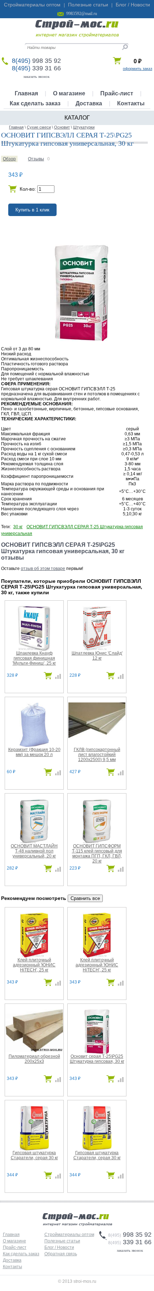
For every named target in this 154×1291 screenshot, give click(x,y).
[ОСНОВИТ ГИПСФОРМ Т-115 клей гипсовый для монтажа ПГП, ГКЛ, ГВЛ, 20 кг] (97, 842)
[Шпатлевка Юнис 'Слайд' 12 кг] (97, 649)
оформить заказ (137, 68)
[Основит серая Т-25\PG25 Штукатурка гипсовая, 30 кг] (97, 1052)
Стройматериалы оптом (32, 4)
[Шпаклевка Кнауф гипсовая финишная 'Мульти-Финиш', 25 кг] (34, 649)
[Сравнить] (56, 677)
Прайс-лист (116, 93)
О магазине (69, 93)
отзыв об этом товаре (43, 568)
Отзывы (36, 158)
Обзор (9, 158)
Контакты (131, 103)
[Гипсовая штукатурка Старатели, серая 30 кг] (34, 1148)
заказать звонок (36, 76)
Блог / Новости (133, 4)
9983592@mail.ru (81, 13)
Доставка (89, 103)
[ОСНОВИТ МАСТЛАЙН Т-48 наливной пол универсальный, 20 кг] (34, 842)
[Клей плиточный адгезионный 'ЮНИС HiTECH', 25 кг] (34, 956)
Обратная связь (60, 1253)
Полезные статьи (88, 4)
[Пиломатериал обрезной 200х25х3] (34, 1050)
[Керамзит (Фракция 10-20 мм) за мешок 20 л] (34, 745)
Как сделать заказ (35, 103)
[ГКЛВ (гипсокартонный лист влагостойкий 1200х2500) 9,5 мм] (97, 741)
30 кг (18, 526)
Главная (26, 93)
